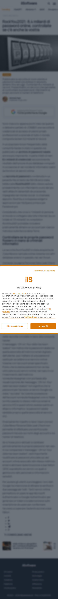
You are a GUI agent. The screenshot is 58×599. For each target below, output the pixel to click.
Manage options (15, 326)
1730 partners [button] (19, 293)
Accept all (43, 326)
